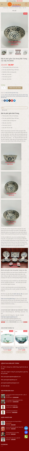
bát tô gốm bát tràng (14, 94)
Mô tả (3, 107)
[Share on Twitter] (7, 100)
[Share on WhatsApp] (2, 100)
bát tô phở (3, 96)
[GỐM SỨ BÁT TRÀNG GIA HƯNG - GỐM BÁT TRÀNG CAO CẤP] (14, 4)
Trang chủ (5, 7)
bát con (18, 293)
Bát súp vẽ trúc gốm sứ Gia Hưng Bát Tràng (21, 348)
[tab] (14, 108)
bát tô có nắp (7, 94)
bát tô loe (21, 94)
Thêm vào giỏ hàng (15, 87)
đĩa (21, 293)
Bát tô (24, 7)
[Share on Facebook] (5, 100)
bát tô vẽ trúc (12, 96)
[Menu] (2, 4)
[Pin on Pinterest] (12, 100)
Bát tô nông (25, 94)
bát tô (15, 293)
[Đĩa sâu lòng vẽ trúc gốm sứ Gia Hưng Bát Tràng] (7, 337)
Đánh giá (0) (4, 110)
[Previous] (3, 30)
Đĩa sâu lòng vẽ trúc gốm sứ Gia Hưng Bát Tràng (7, 348)
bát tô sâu (8, 96)
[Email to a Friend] (9, 100)
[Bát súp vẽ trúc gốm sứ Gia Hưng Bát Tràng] (21, 337)
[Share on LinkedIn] (14, 100)
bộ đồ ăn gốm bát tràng (20, 96)
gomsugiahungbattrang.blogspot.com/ (10, 382)
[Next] (26, 30)
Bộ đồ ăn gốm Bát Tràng (15, 7)
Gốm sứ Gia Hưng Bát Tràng (8, 298)
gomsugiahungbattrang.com (10, 379)
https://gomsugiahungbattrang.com (9, 316)
